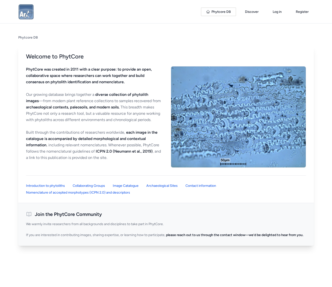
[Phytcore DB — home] (26, 11)
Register (302, 12)
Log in (277, 12)
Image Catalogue (126, 186)
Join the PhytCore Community (68, 214)
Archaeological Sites (162, 186)
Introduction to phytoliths (45, 186)
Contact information (200, 186)
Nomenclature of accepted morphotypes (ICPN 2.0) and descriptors (78, 192)
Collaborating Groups (89, 186)
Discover (252, 12)
